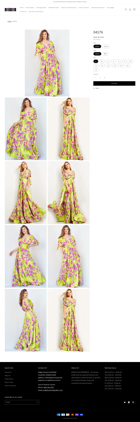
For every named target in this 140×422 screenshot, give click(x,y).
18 (115, 65)
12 (96, 65)
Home (10, 21)
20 (121, 65)
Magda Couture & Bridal (71, 418)
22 (127, 65)
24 (96, 70)
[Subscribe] (37, 402)
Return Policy (9, 382)
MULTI (97, 54)
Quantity (95, 74)
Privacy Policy (9, 379)
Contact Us (8, 372)
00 (101, 61)
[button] (126, 9)
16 (108, 65)
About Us (7, 375)
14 (102, 65)
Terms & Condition (10, 385)
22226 (106, 46)
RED (105, 54)
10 (130, 61)
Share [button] (97, 88)
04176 (15, 21)
